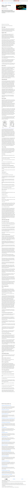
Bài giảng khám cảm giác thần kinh (6, 422)
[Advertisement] (8, 18)
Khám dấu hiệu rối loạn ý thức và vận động (7, 474)
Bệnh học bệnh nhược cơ (5, 436)
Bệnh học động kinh (4, 427)
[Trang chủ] (16, 0)
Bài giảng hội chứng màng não (5, 409)
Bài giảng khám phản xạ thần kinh (6, 470)
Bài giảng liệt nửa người (4, 432)
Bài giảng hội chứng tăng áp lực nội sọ (6, 405)
